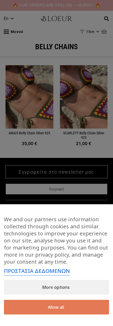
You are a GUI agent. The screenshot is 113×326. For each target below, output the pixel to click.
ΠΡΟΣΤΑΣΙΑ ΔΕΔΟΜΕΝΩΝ (37, 270)
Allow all (56, 307)
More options (56, 287)
